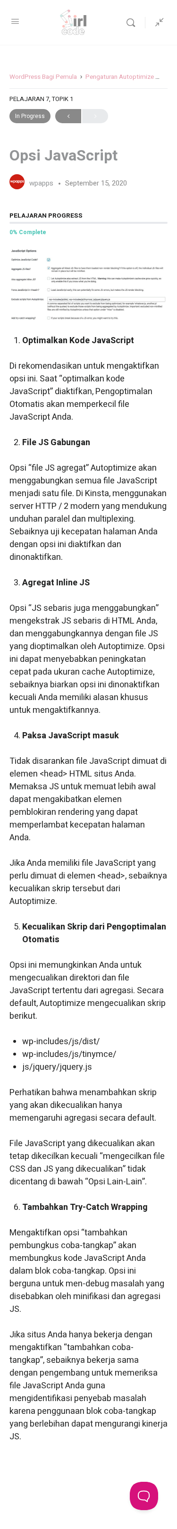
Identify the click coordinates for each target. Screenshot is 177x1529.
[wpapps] (17, 183)
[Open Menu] (15, 22)
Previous (68, 116)
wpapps (42, 183)
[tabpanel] (88, 845)
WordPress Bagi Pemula (43, 77)
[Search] (133, 22)
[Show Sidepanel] (157, 22)
